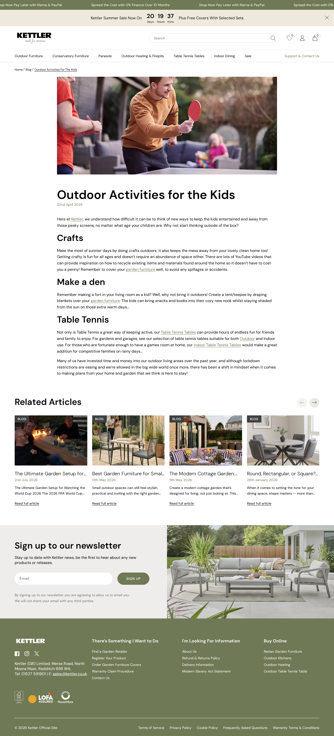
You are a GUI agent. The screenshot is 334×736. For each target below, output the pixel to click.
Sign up (133, 578)
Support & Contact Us (302, 56)
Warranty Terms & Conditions (296, 727)
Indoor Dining (224, 56)
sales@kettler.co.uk (70, 673)
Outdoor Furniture (29, 56)
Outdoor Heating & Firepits (143, 56)
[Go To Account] (302, 38)
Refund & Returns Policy (201, 658)
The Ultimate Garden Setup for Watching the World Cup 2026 (49, 473)
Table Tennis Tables (189, 56)
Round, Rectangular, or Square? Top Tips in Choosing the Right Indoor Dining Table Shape (281, 473)
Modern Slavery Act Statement (206, 671)
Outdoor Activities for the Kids (55, 70)
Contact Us (101, 678)
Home (19, 70)
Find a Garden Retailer (109, 651)
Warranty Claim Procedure (113, 671)
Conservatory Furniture (71, 56)
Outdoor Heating (277, 664)
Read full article (27, 503)
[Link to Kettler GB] (34, 38)
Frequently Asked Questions (245, 727)
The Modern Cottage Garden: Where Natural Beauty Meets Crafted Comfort (202, 473)
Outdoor (247, 338)
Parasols (105, 56)
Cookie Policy (207, 727)
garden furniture (105, 300)
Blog (29, 70)
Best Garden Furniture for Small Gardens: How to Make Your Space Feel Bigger (127, 473)
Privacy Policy (180, 727)
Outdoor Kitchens (277, 658)
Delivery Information (198, 664)
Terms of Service (151, 727)
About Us (189, 651)
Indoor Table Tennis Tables (217, 344)
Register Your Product (109, 658)
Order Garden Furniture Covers (116, 664)
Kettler (77, 219)
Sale (248, 56)
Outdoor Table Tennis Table (285, 671)
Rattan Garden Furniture (283, 651)
